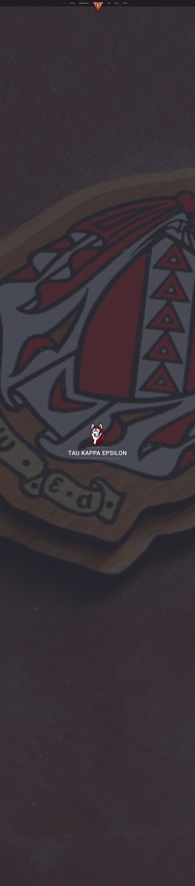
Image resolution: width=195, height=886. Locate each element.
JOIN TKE (72, 3)
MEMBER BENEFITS (83, 3)
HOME (64, 3)
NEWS (109, 3)
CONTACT (125, 3)
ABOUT (116, 3)
